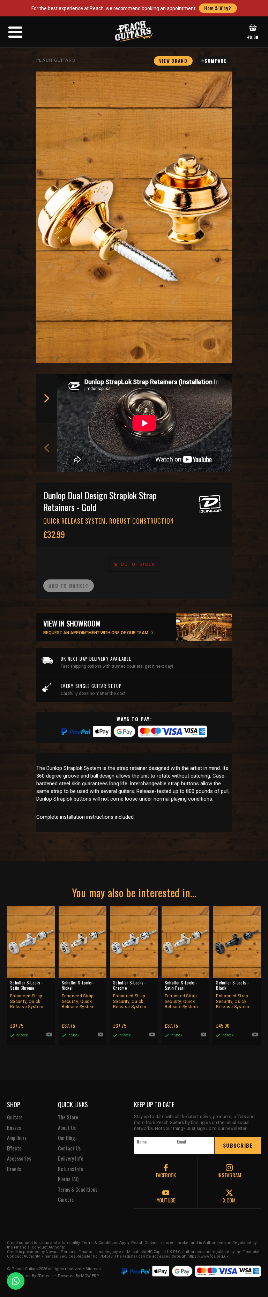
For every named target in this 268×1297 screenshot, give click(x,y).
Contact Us (69, 1148)
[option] (146, 423)
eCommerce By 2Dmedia (30, 1276)
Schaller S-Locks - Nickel (78, 994)
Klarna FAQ (68, 1179)
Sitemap (93, 1269)
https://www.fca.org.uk (208, 1256)
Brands (14, 1168)
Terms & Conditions (77, 1189)
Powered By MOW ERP (78, 1276)
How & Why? (218, 8)
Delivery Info (70, 1158)
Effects (14, 1148)
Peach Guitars (55, 60)
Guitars (14, 1117)
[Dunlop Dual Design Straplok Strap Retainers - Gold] (134, 217)
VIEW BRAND (173, 60)
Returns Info (70, 1168)
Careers (66, 1199)
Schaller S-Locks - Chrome (129, 994)
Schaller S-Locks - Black (232, 994)
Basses (14, 1127)
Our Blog (66, 1137)
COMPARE (215, 60)
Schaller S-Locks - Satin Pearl (181, 994)
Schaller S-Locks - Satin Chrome (26, 994)
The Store (68, 1117)
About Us (67, 1127)
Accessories (19, 1158)
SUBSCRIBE (238, 1145)
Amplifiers (17, 1137)
